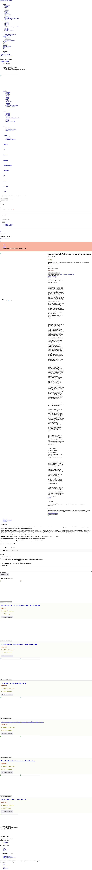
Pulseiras (4, 36)
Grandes (7, 7)
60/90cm (7, 24)
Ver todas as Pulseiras (10, 40)
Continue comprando (4, 61)
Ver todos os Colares (9, 30)
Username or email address (8, 209)
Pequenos (7, 5)
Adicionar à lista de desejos (53, 272)
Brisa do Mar (5, 47)
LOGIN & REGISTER (5, 54)
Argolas (7, 8)
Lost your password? (8, 224)
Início (4, 244)
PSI (40, 861)
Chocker (7, 25)
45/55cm (7, 23)
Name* (19, 560)
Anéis (4, 31)
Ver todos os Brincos (9, 19)
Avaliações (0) (6, 521)
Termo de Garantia (7, 858)
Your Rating (2, 565)
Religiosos (5, 51)
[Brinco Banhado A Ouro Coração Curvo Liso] (20, 775)
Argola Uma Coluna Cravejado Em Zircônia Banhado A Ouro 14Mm (20, 605)
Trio (6, 12)
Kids (4, 42)
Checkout (5, 850)
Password (4, 215)
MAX (4, 48)
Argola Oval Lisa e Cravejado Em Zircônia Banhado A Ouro (18, 761)
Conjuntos (5, 41)
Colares (4, 20)
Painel (4, 848)
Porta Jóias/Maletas (7, 46)
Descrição (5, 518)
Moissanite (5, 45)
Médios (7, 6)
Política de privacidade (7, 856)
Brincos (4, 4)
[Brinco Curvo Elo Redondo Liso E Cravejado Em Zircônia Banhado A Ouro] (20, 697)
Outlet (4, 52)
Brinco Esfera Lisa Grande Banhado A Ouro (13, 683)
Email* (19, 562)
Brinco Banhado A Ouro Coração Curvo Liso (13, 799)
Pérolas (6, 10)
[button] (0, 56)
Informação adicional (7, 520)
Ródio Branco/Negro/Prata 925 (12, 18)
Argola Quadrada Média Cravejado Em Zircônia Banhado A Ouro (19, 644)
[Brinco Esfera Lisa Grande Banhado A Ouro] (20, 658)
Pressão (7, 13)
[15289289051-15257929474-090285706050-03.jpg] (10, 302)
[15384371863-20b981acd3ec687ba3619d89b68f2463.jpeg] (22, 275)
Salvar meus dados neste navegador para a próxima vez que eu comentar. (17, 563)
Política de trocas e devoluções (9, 857)
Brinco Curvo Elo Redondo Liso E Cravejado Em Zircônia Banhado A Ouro (22, 722)
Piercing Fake (8, 14)
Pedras (6, 11)
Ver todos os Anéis (9, 35)
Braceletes (7, 37)
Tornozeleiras (8, 39)
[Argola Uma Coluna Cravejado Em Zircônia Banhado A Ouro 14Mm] (20, 581)
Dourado (7, 33)
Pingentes (5, 43)
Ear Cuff (7, 16)
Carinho (4, 849)
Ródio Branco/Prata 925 (10, 34)
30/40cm (7, 22)
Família (4, 49)
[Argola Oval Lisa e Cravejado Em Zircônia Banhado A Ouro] (20, 736)
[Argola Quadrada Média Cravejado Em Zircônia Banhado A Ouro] (10, 620)
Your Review (3, 572)
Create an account (8, 225)
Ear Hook (7, 17)
